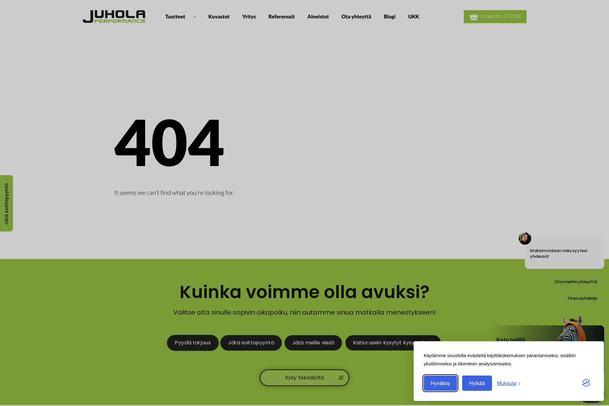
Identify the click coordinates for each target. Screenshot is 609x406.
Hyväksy (440, 383)
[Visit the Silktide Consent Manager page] (586, 383)
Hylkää (477, 383)
